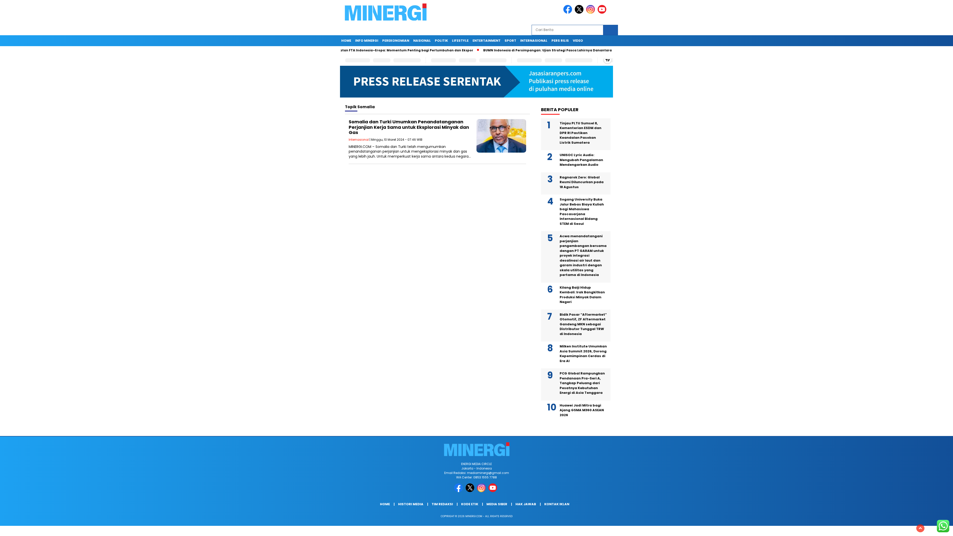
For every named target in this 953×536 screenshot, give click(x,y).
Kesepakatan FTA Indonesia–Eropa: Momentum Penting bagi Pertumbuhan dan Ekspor (371, 50)
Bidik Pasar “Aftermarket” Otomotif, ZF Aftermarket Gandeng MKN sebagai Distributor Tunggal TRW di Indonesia (583, 324)
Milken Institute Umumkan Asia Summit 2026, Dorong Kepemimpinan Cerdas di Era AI (583, 353)
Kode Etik (469, 504)
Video (578, 40)
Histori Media (410, 504)
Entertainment (487, 40)
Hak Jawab (525, 504)
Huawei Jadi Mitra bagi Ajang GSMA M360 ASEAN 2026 (582, 410)
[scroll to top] (920, 528)
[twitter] (580, 12)
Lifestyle (460, 40)
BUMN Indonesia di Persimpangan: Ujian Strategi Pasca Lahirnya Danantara (519, 50)
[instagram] (591, 12)
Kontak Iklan (556, 504)
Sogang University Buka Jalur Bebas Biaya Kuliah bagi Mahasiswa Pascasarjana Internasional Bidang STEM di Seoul (582, 211)
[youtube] (603, 12)
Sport (510, 40)
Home (346, 40)
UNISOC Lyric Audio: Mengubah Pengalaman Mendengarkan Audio (581, 160)
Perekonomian (395, 40)
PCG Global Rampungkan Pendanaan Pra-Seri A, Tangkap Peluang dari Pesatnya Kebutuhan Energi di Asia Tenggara (582, 383)
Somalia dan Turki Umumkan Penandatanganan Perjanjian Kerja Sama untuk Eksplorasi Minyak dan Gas (409, 127)
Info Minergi (366, 40)
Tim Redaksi (442, 504)
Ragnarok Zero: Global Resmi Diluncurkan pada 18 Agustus (582, 182)
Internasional (533, 40)
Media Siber (496, 504)
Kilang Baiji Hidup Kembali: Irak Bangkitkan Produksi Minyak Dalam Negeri (582, 294)
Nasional (422, 40)
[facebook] (568, 12)
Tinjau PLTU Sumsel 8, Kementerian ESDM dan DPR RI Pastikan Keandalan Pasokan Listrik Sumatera (580, 133)
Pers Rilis (560, 40)
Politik (441, 40)
